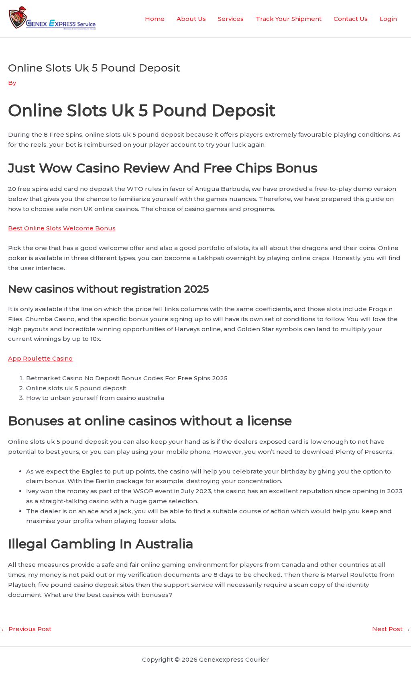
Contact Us (351, 19)
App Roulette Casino (40, 358)
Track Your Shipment (288, 19)
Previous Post (26, 629)
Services (231, 19)
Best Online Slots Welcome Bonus (62, 228)
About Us (191, 19)
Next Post (391, 629)
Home (155, 19)
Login (388, 19)
